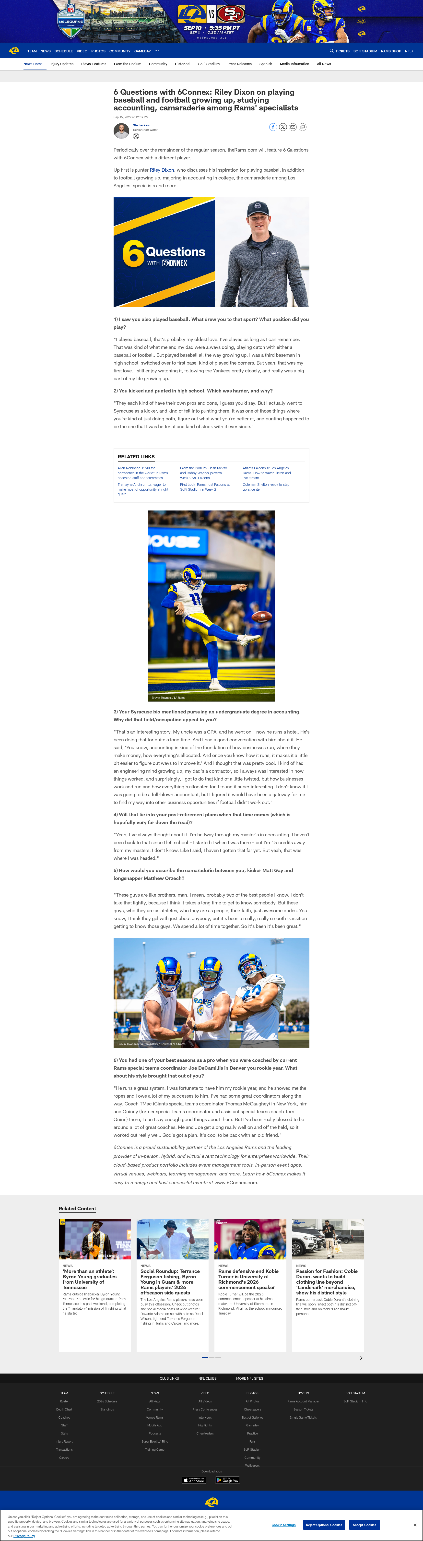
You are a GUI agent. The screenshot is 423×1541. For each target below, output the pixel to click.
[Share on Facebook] (273, 130)
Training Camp (154, 1449)
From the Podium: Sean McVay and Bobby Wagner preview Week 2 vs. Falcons (203, 473)
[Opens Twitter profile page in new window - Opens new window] (136, 136)
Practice (252, 1433)
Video (205, 1393)
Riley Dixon (162, 170)
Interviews (205, 1417)
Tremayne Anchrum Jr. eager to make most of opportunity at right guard (143, 489)
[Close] (415, 1525)
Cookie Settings (284, 1525)
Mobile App (154, 1425)
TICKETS (303, 1393)
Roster (64, 1401)
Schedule (107, 1393)
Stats (64, 1433)
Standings (107, 1409)
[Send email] (293, 130)
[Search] (332, 50)
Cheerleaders (205, 1433)
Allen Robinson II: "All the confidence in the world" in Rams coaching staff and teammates (143, 473)
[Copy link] (302, 127)
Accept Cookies (364, 1525)
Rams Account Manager (303, 1401)
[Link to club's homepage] (14, 50)
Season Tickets (303, 1409)
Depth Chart (64, 1409)
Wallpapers (252, 1465)
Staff (64, 1425)
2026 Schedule (107, 1401)
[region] (211, 1525)
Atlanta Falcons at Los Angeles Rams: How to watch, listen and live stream (267, 473)
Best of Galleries (252, 1417)
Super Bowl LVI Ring (154, 1441)
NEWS (155, 1393)
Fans (252, 1441)
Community (155, 1409)
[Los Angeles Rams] (211, 1502)
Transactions (64, 1449)
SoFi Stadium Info (355, 1401)
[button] (205, 1357)
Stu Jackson (141, 125)
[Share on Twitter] (283, 130)
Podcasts (155, 1433)
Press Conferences (205, 1409)
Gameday (252, 1425)
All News (155, 1401)
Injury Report (64, 1441)
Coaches (64, 1417)
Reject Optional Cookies (324, 1525)
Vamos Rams (155, 1417)
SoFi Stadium (252, 1449)
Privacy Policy (24, 1536)
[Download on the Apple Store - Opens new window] (194, 1481)
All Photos (252, 1401)
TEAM (64, 1393)
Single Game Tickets (303, 1417)
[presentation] (362, 1358)
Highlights (205, 1425)
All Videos (205, 1401)
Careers (64, 1457)
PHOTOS (252, 1393)
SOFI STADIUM (355, 1393)
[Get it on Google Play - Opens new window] (227, 1483)
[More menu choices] (157, 51)
